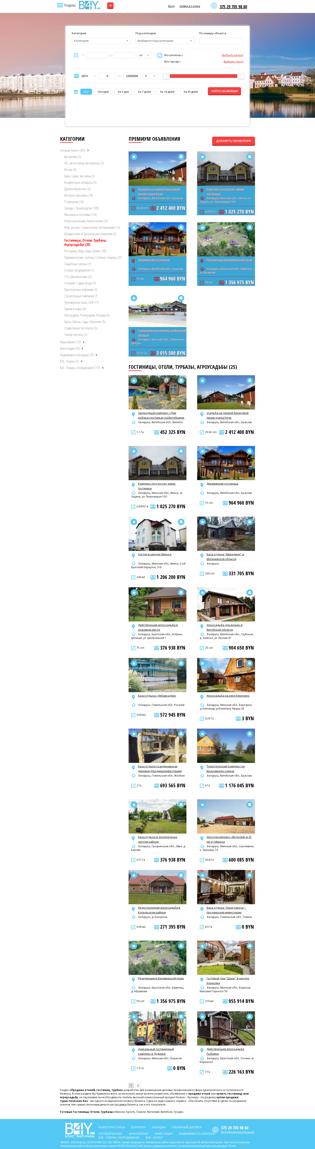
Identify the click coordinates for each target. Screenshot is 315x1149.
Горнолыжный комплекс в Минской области (162, 333)
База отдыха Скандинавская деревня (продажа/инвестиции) (160, 768)
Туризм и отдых (75, 309)
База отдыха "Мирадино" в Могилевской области (225, 556)
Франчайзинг (70, 342)
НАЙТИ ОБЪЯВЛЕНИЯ (225, 91)
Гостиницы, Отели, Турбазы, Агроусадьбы (85, 242)
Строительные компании (81, 296)
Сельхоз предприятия (79, 270)
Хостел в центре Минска (154, 554)
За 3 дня (123, 92)
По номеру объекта (212, 33)
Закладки (158, 1127)
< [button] (83, 342)
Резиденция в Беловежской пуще (229, 260)
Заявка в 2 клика (189, 6)
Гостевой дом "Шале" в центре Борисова (228, 980)
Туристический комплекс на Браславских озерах (226, 768)
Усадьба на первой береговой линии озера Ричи (159, 191)
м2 (141, 55)
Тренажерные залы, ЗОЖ (81, 302)
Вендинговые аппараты (80, 182)
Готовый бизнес (73, 150)
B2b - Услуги (69, 361)
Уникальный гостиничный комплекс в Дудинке (156, 1051)
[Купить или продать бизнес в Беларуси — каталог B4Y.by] (89, 5)
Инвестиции (70, 348)
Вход (171, 6)
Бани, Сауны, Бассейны (79, 176)
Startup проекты (75, 334)
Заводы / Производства (81, 208)
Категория (79, 33)
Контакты (138, 1127)
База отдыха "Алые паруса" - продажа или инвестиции (226, 910)
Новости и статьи (112, 1127)
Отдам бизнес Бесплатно (80, 328)
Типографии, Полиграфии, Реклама (87, 315)
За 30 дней (190, 92)
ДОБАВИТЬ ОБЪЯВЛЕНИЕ (233, 141)
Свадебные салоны (77, 264)
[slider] (166, 76)
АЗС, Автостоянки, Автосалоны (84, 163)
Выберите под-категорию (155, 41)
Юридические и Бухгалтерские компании (90, 234)
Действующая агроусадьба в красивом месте (158, 627)
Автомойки (72, 157)
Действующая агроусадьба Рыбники (225, 1051)
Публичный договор (187, 1127)
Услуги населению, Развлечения (86, 221)
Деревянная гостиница (154, 260)
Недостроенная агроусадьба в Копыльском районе (159, 910)
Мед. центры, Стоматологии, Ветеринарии (92, 227)
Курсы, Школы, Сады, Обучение (84, 322)
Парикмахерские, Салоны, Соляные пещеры (93, 257)
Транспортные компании (81, 289)
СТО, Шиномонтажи (78, 277)
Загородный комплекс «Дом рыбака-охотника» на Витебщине (161, 415)
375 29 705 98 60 (233, 6)
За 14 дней (167, 92)
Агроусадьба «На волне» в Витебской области (225, 627)
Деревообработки (77, 189)
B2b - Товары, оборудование (80, 368)
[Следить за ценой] (181, 157)
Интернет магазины (78, 195)
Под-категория (145, 33)
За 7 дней (144, 92)
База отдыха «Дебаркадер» (157, 696)
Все (86, 92)
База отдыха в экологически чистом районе (157, 839)
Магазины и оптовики (80, 214)
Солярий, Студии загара (80, 283)
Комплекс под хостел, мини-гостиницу (225, 191)
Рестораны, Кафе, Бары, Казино (85, 251)
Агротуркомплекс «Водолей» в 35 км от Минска (229, 839)
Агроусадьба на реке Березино (228, 696)
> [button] (88, 150)
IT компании (74, 202)
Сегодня (103, 92)
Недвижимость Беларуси (77, 355)
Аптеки (70, 169)
